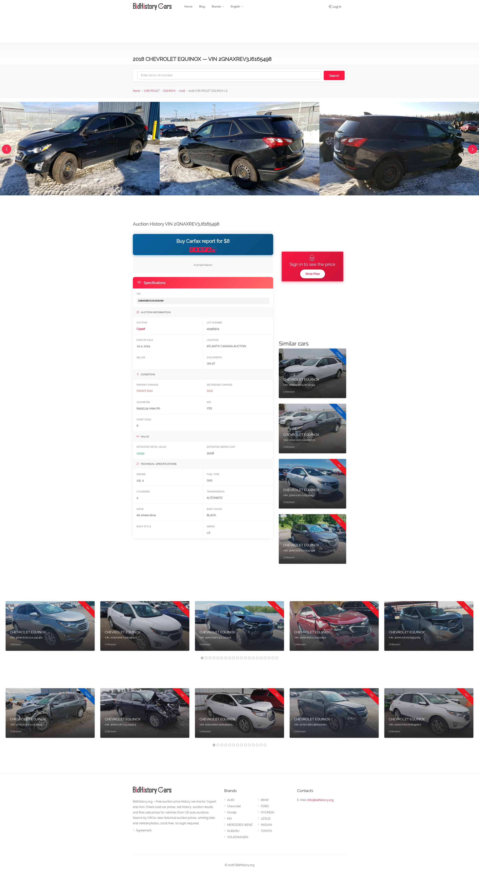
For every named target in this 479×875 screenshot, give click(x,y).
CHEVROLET (152, 90)
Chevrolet (234, 806)
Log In (336, 6)
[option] (50, 627)
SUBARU (233, 831)
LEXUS (265, 818)
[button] (6, 149)
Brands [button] (216, 6)
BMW (265, 800)
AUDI (230, 800)
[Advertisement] (239, 26)
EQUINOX (170, 90)
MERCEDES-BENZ (240, 825)
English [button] (235, 6)
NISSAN (266, 825)
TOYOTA (266, 831)
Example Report (203, 265)
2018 (182, 90)
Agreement (143, 830)
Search (334, 75)
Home (188, 6)
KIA (229, 818)
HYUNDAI (267, 812)
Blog (202, 6)
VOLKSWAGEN (237, 837)
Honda (232, 812)
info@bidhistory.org (320, 800)
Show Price (312, 274)
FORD (265, 806)
